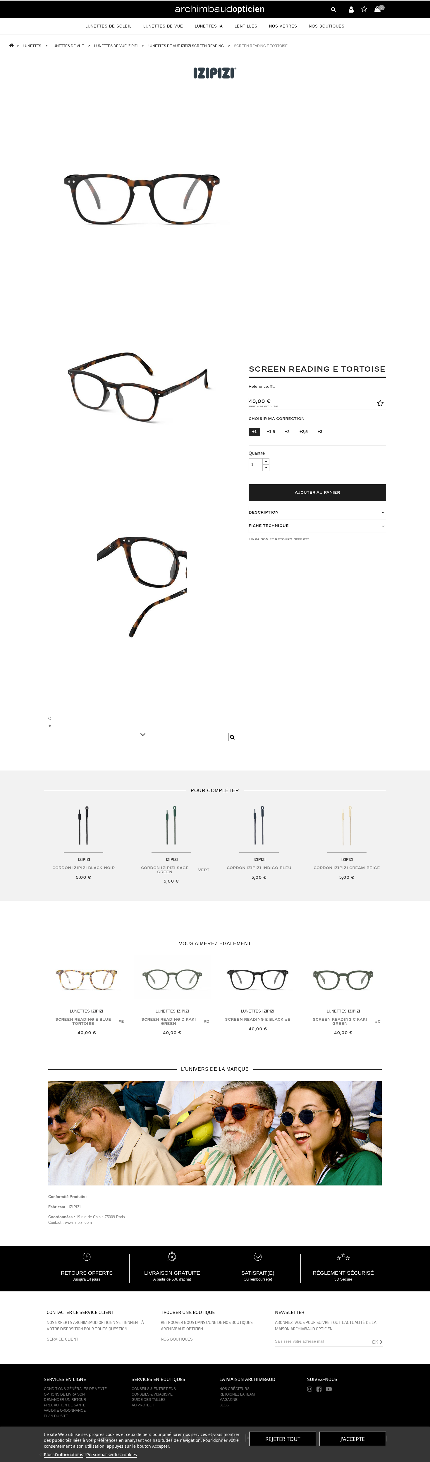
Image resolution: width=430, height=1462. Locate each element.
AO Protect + (144, 1405)
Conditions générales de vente (75, 1389)
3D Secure (343, 1279)
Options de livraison (64, 1394)
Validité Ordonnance (65, 1410)
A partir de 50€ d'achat (172, 1279)
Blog (224, 1405)
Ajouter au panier (317, 492)
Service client (62, 1339)
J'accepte (352, 1438)
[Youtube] (329, 1390)
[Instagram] (309, 1390)
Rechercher (333, 9)
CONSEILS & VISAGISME (152, 1394)
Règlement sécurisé (343, 1273)
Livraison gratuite (172, 1273)
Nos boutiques (177, 1339)
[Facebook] (319, 1390)
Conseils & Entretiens (154, 1389)
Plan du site (56, 1416)
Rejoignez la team (237, 1394)
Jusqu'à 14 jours (86, 1279)
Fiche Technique (269, 526)
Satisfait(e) (257, 1273)
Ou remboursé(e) (258, 1279)
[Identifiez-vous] (351, 9)
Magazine (228, 1400)
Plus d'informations (63, 1454)
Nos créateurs (234, 1389)
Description (263, 512)
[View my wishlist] (364, 10)
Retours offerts (87, 1273)
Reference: (259, 386)
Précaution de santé (64, 1405)
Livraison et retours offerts (279, 539)
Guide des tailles (149, 1400)
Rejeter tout (282, 1438)
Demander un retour (65, 1400)
